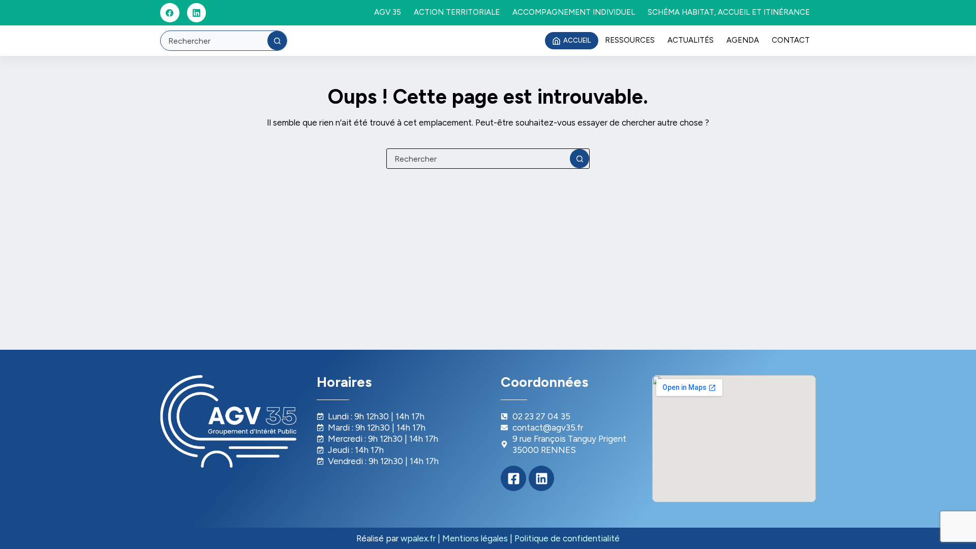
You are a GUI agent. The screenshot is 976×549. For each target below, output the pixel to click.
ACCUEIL (577, 40)
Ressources (630, 40)
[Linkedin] (541, 478)
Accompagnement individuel (573, 12)
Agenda (742, 40)
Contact (791, 40)
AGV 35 (387, 12)
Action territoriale (457, 12)
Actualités (690, 40)
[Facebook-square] (513, 478)
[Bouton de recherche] (277, 40)
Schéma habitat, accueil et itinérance (729, 12)
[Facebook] (169, 12)
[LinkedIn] (196, 12)
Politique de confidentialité (567, 538)
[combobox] (214, 40)
